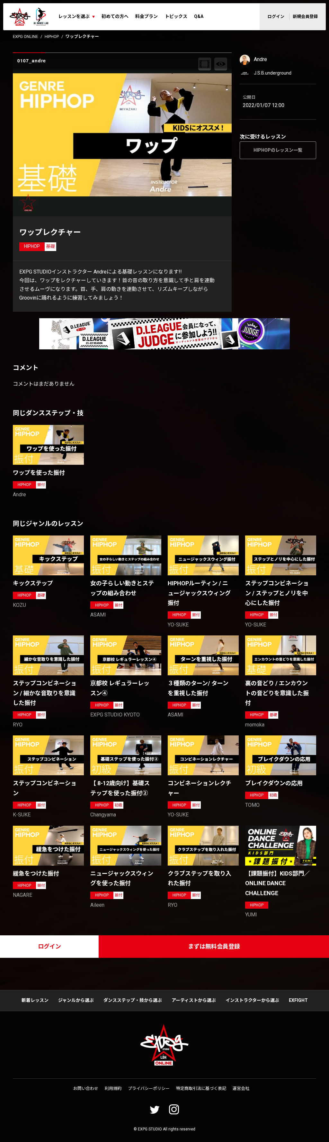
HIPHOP (52, 36)
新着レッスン (35, 1000)
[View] (220, 64)
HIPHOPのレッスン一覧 (277, 150)
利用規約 (113, 1088)
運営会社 (241, 1088)
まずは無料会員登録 (214, 946)
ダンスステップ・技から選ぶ (132, 1000)
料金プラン (146, 16)
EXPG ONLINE (25, 36)
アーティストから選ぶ (194, 1000)
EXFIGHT (298, 1000)
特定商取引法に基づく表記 (201, 1088)
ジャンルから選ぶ (76, 1000)
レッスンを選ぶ (74, 16)
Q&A (198, 16)
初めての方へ (115, 16)
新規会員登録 (305, 16)
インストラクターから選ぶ (252, 1000)
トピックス (176, 16)
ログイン (276, 16)
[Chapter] (204, 64)
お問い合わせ (85, 1088)
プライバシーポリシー (149, 1088)
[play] (123, 134)
